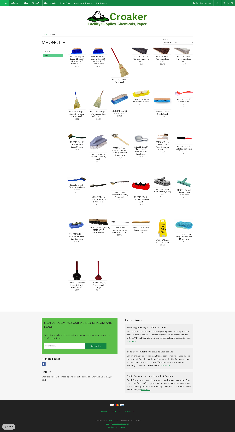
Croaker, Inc (111, 420)
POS (107, 424)
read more (131, 341)
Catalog (14, 3)
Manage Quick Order (83, 3)
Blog (26, 3)
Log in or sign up (204, 3)
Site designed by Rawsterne (117, 427)
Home (4, 3)
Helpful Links (50, 3)
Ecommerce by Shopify (120, 424)
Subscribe (96, 346)
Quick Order (101, 3)
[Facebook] (44, 364)
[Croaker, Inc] (117, 17)
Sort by (165, 39)
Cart (229, 3)
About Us (36, 3)
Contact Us (65, 3)
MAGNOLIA (53, 34)
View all (46, 55)
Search (104, 412)
